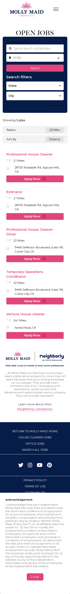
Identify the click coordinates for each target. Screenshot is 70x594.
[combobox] (35, 58)
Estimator (14, 192)
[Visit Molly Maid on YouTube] (39, 466)
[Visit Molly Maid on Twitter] (21, 466)
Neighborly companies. (35, 409)
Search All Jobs (35, 449)
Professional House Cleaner (29, 154)
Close (35, 577)
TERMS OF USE (35, 486)
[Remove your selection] (58, 58)
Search (35, 68)
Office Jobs (35, 443)
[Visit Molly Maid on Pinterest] (49, 466)
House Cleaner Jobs (35, 437)
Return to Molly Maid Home (35, 431)
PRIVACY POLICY (35, 480)
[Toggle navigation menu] (55, 9)
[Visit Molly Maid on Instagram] (30, 466)
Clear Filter (56, 105)
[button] (35, 86)
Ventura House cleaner (25, 314)
